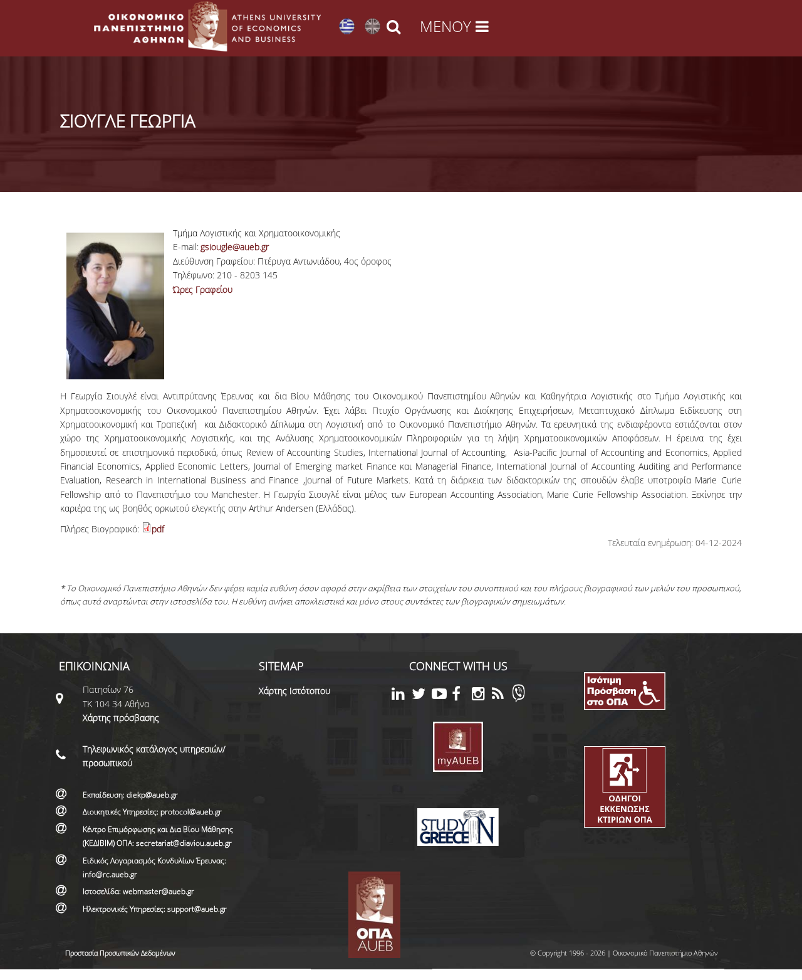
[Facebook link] (462, 696)
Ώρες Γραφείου (202, 289)
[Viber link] (518, 699)
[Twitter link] (422, 696)
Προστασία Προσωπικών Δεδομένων (120, 952)
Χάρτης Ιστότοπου (294, 691)
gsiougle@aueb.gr (234, 247)
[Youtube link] (442, 696)
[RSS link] (502, 696)
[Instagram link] (482, 696)
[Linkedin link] (402, 696)
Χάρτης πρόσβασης (121, 718)
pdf (158, 529)
